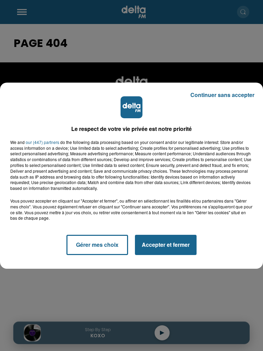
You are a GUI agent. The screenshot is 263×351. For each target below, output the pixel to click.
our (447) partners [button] (42, 142)
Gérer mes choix (97, 245)
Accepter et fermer (166, 245)
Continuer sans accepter (222, 95)
